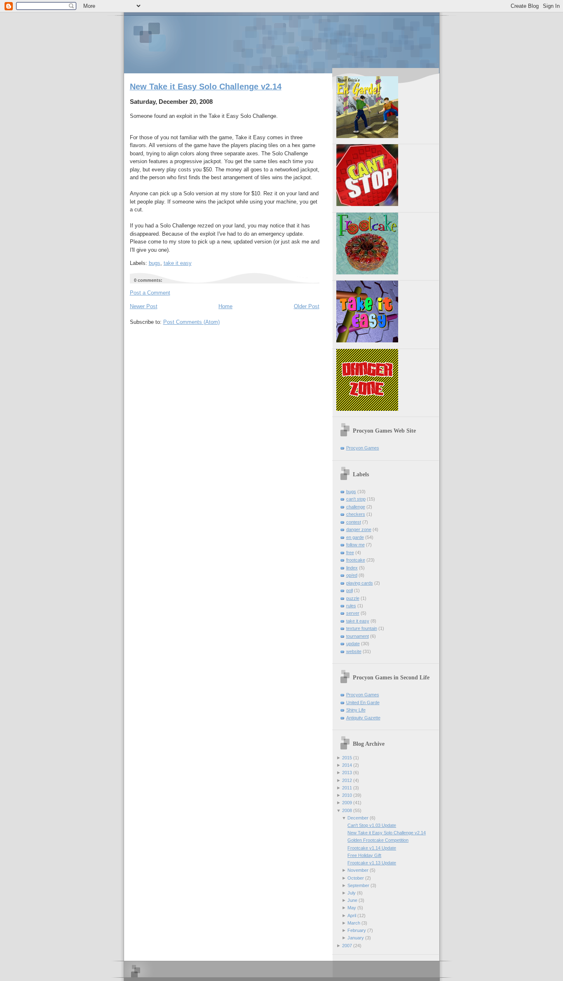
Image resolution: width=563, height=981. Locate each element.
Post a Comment (150, 293)
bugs (154, 263)
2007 (347, 945)
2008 (347, 810)
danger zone (358, 529)
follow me (355, 544)
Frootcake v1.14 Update (371, 847)
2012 (347, 780)
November (357, 870)
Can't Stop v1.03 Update (371, 825)
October (355, 878)
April (351, 915)
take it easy (178, 263)
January (355, 937)
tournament (357, 636)
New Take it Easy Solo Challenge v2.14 (206, 86)
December (357, 817)
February (356, 930)
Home (225, 306)
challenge (355, 506)
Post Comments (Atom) (191, 322)
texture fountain (361, 628)
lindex (352, 567)
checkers (355, 514)
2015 (347, 757)
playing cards (359, 583)
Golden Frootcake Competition (377, 840)
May (351, 907)
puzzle (352, 598)
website (353, 651)
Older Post (306, 306)
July (351, 892)
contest (353, 522)
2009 (347, 802)
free (350, 552)
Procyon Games (281, 42)
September (358, 885)
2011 (347, 787)
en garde (355, 537)
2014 (347, 765)
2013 (347, 772)
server (352, 613)
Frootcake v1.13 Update (371, 862)
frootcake (355, 559)
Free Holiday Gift (364, 855)
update (353, 643)
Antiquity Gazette (363, 717)
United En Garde (363, 702)
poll (349, 590)
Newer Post (143, 306)
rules (351, 605)
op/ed (351, 575)
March (353, 922)
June (352, 900)
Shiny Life (356, 709)
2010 (347, 795)
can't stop (356, 498)
